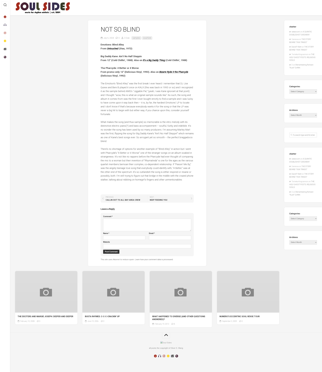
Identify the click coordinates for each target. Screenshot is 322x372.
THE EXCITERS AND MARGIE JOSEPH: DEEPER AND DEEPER (45, 316)
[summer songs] (5, 41)
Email (152, 233)
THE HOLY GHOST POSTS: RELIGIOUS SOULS (302, 57)
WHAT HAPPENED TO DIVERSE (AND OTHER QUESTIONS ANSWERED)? (178, 318)
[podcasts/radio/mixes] (5, 24)
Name (106, 233)
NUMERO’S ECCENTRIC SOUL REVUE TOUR (239, 316)
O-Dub (127, 38)
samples (136, 38)
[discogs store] (5, 57)
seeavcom (296, 32)
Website (106, 242)
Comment (108, 216)
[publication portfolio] (5, 49)
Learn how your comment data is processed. (154, 259)
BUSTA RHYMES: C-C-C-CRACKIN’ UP (102, 316)
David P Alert (296, 47)
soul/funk (147, 38)
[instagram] (5, 32)
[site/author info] (5, 16)
